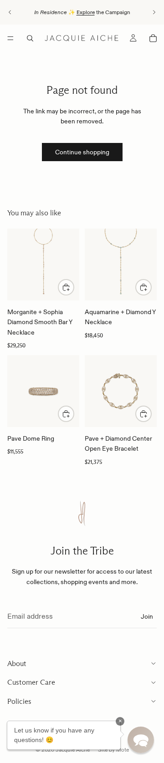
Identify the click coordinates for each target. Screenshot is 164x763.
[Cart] (153, 38)
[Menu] (10, 38)
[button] (141, 740)
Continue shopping (82, 152)
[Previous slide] (10, 12)
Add (73, 287)
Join (147, 616)
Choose (73, 414)
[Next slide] (154, 12)
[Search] (30, 38)
